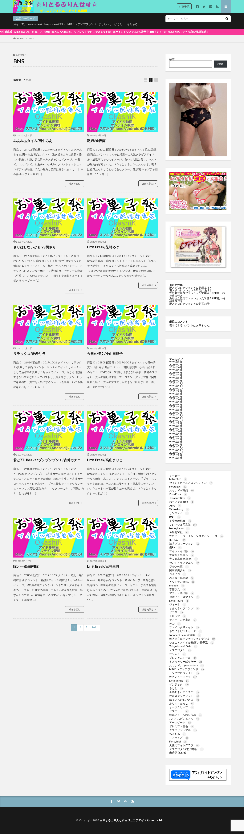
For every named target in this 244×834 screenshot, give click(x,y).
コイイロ (177, 574)
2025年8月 (175, 394)
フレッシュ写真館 (183, 524)
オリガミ (177, 654)
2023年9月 (175, 455)
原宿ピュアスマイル (183, 596)
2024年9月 (175, 423)
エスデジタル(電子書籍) (186, 749)
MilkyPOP (177, 478)
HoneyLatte (179, 528)
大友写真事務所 (181, 555)
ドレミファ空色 (181, 726)
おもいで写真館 (181, 490)
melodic (176, 585)
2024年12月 (176, 415)
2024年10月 (176, 420)
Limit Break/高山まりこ (105, 460)
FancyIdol (177, 741)
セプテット (178, 711)
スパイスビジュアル (184, 718)
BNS (31, 38)
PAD (174, 623)
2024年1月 (175, 444)
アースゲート (180, 722)
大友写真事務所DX (183, 558)
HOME (20, 38)
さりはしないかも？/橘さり (34, 247)
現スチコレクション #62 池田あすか (190, 287)
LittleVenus (179, 680)
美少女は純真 (180, 520)
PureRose (177, 494)
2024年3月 (175, 439)
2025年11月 (176, 386)
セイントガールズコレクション (190, 482)
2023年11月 (176, 450)
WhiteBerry (178, 509)
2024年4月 (175, 436)
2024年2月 (175, 442)
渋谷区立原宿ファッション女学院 (192, 638)
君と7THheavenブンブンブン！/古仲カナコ (47, 460)
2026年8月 (175, 362)
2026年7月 (175, 364)
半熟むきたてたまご (184, 692)
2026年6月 (175, 367)
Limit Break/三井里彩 (103, 566)
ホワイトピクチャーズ (185, 631)
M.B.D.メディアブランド (81, 24)
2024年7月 (175, 428)
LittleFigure (178, 600)
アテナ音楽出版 (181, 593)
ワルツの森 (178, 566)
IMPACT (177, 539)
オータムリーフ (181, 707)
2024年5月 (175, 434)
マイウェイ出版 (181, 551)
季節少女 (177, 589)
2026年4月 (175, 372)
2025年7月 (175, 396)
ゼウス (176, 612)
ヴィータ (177, 604)
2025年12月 (176, 383)
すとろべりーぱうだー (111, 24)
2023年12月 (176, 447)
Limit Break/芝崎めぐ (103, 247)
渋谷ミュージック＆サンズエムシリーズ (196, 536)
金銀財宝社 (178, 532)
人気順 (27, 79)
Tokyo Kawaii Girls (55, 24)
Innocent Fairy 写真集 (185, 634)
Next (94, 627)
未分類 (173, 752)
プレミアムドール (182, 657)
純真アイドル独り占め (185, 714)
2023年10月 (176, 452)
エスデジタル (180, 650)
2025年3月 (175, 407)
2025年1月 (175, 412)
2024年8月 (175, 426)
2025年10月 (176, 388)
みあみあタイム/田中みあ (32, 141)
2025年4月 (175, 404)
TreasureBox (179, 497)
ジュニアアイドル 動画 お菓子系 (191, 642)
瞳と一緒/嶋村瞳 (26, 566)
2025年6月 (175, 399)
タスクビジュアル (183, 730)
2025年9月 (175, 391)
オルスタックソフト (184, 695)
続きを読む (74, 183)
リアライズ (178, 737)
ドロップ (177, 615)
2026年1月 (175, 380)
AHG (174, 505)
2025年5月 (175, 402)
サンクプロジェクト (184, 673)
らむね (176, 688)
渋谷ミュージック (183, 676)
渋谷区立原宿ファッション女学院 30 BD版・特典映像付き (197, 294)
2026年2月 (175, 378)
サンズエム (178, 513)
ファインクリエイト (184, 627)
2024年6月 (175, 431)
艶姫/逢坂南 (96, 141)
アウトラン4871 (181, 581)
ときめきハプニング (183, 608)
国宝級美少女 (180, 570)
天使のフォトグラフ (184, 745)
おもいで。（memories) (27, 24)
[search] (227, 18)
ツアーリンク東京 (182, 619)
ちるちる (132, 24)
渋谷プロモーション (184, 543)
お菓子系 (184, 6)
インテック (179, 684)
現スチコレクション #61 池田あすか (190, 290)
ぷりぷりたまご (181, 703)
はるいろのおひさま (184, 699)
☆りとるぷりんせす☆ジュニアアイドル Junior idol (133, 820)
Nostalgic (177, 486)
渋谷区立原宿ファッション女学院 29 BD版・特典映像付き (197, 300)
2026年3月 (175, 375)
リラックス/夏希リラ (29, 353)
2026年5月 (175, 370)
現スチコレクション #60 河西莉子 (189, 303)
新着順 (17, 79)
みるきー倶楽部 (181, 577)
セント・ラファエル (184, 562)
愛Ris (175, 547)
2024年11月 (176, 418)
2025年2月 (175, 410)
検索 (172, 59)
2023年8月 (175, 458)
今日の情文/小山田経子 (105, 353)
